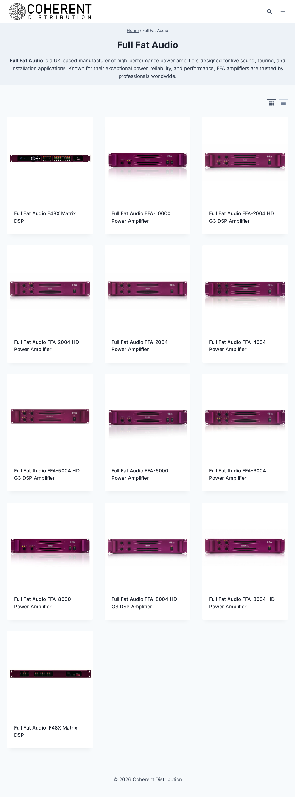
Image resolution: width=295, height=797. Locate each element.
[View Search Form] (269, 11)
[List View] (283, 103)
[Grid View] (271, 103)
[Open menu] (282, 11)
